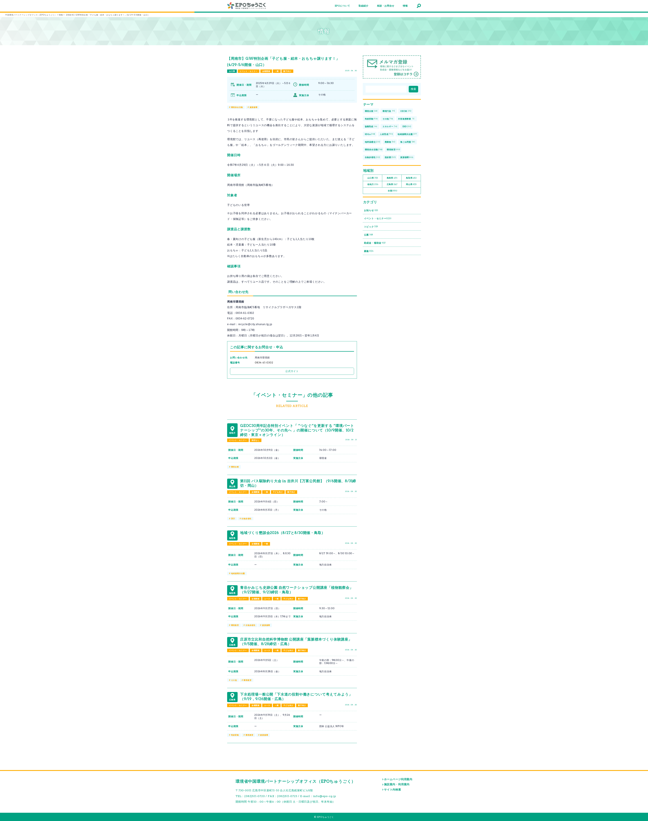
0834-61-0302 (264, 362)
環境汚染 (389, 111)
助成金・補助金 (375, 243)
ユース (267, 599)
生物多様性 (246, 518)
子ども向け (278, 492)
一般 (277, 71)
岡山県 (411, 184)
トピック (371, 226)
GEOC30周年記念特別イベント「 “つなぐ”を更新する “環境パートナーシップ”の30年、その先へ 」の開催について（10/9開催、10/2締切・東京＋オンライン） (297, 430)
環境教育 (235, 625)
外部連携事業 (406, 119)
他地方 (372, 184)
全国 (392, 190)
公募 (368, 234)
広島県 (392, 184)
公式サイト (292, 371)
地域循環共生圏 (238, 573)
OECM (405, 111)
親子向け (287, 71)
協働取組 (371, 126)
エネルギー (390, 126)
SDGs (370, 134)
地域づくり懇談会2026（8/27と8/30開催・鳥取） (282, 533)
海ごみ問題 (407, 142)
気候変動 (235, 735)
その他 (234, 680)
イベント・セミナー (249, 71)
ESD (233, 518)
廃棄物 (390, 142)
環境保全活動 (237, 107)
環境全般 (235, 467)
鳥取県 (411, 178)
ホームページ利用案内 (398, 779)
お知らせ (371, 210)
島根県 (392, 178)
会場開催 (266, 71)
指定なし (256, 440)
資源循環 (254, 107)
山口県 (232, 71)
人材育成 (386, 134)
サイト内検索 (392, 789)
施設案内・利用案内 (397, 784)
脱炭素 (390, 157)
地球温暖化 (372, 142)
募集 (369, 251)
